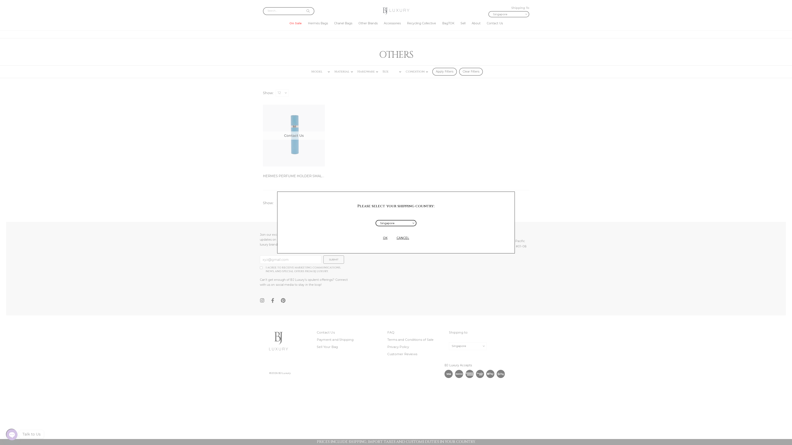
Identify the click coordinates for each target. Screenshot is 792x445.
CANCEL (403, 238)
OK (385, 238)
